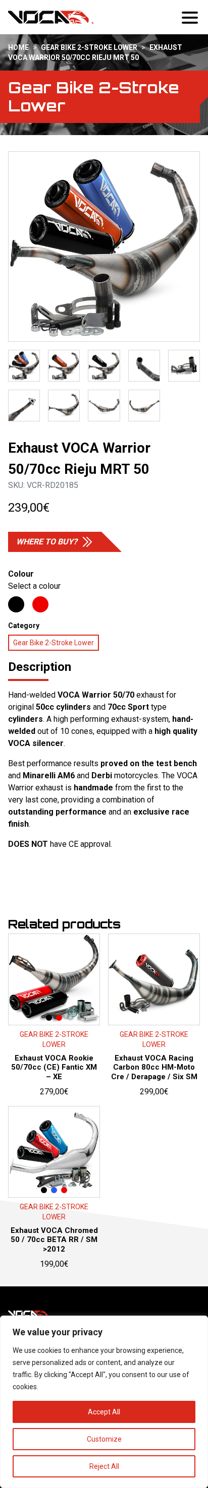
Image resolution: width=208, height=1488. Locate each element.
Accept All (104, 1412)
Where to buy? (46, 541)
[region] (104, 1402)
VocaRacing (51, 17)
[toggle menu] (191, 17)
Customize (104, 1439)
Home (18, 47)
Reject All (104, 1466)
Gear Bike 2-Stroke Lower (89, 47)
